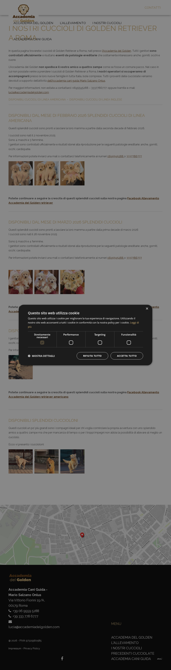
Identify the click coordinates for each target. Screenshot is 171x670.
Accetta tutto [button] (127, 355)
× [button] (147, 308)
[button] (41, 355)
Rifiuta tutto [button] (92, 355)
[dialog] (85, 335)
